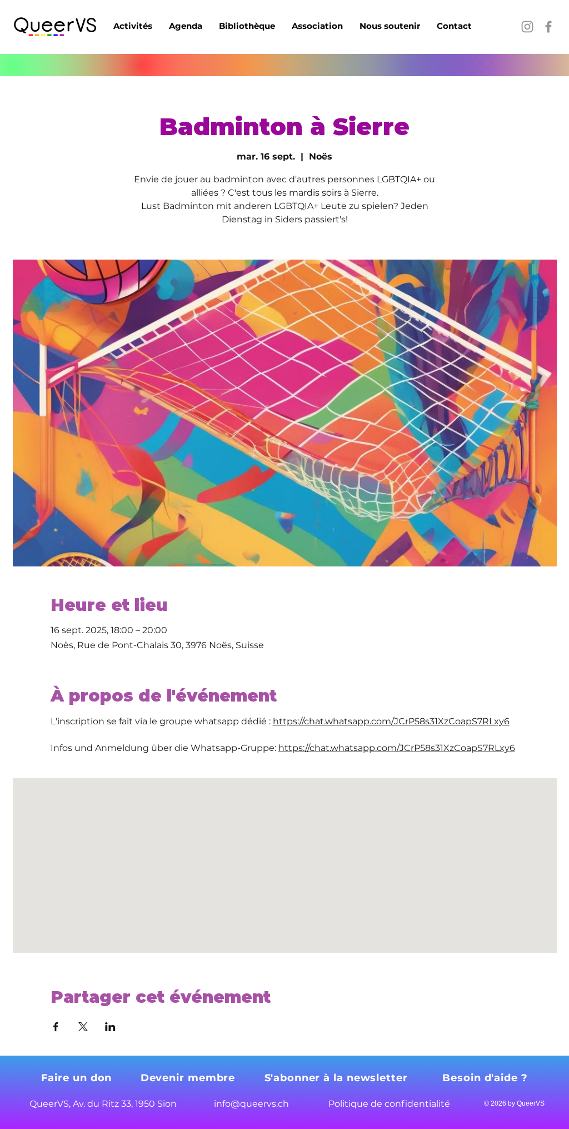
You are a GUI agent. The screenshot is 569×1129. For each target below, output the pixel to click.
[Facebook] (548, 26)
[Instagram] (527, 26)
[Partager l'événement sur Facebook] (56, 1026)
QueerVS (531, 1103)
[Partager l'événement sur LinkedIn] (110, 1026)
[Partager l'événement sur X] (83, 1026)
